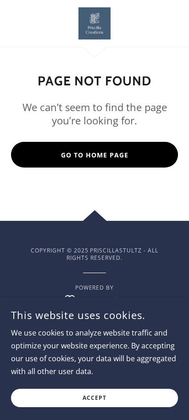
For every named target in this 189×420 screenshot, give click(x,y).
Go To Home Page (94, 155)
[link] (94, 23)
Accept (94, 398)
